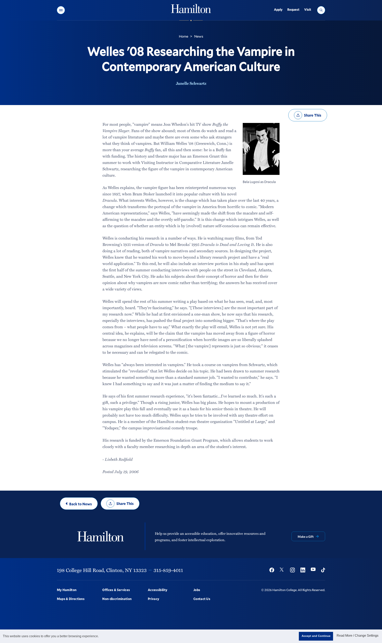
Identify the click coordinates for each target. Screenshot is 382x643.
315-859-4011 (168, 570)
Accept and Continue (316, 635)
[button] (61, 10)
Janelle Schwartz (191, 83)
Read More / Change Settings (357, 635)
